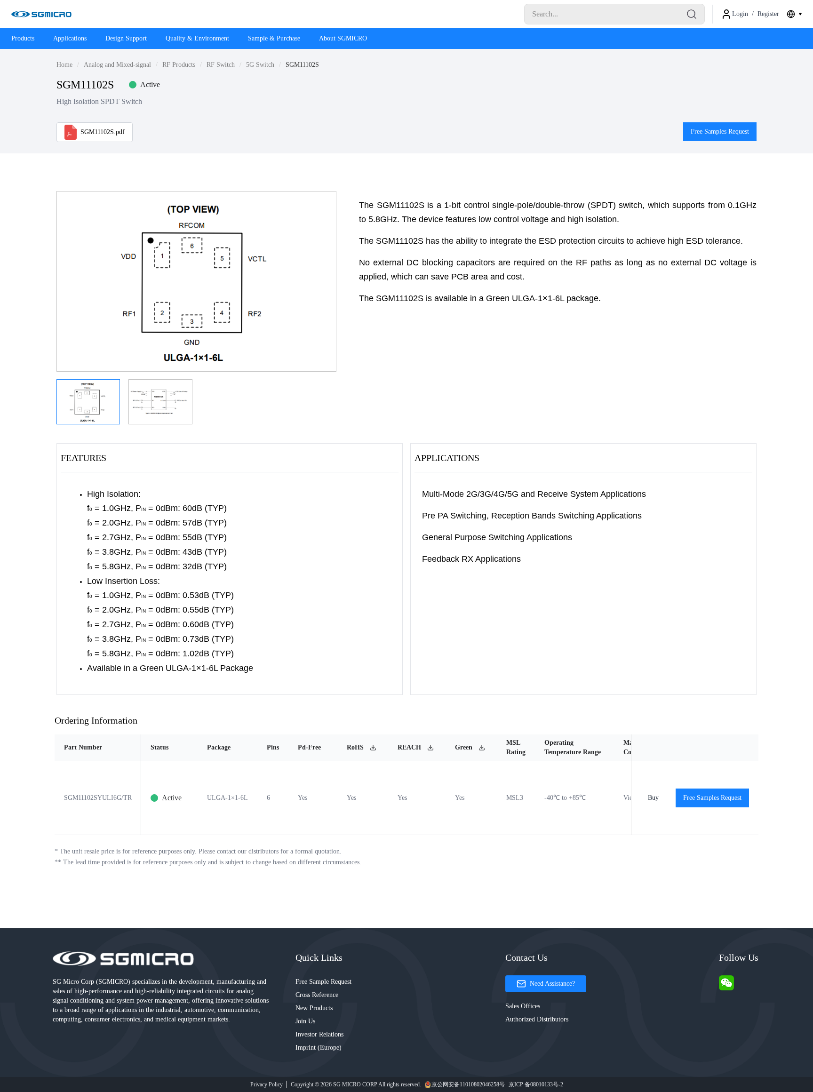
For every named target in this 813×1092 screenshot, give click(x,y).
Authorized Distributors (536, 1019)
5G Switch (260, 64)
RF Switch (221, 64)
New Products (314, 1008)
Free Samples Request (720, 131)
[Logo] (41, 14)
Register (768, 13)
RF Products (178, 64)
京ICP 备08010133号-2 (536, 1084)
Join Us (305, 1021)
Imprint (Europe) (318, 1047)
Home (64, 64)
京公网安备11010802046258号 (468, 1084)
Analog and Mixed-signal (117, 64)
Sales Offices (522, 1006)
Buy (653, 797)
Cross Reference (316, 994)
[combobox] (794, 14)
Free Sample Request (323, 981)
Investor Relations (319, 1034)
